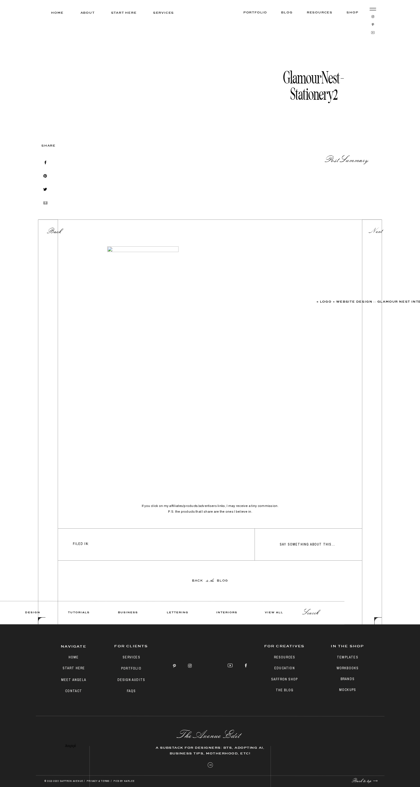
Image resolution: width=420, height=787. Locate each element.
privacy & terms (98, 781)
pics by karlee (124, 781)
